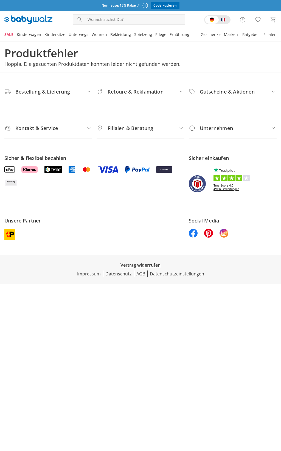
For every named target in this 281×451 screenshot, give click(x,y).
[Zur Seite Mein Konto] (242, 19)
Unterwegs (78, 34)
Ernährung (179, 34)
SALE (8, 34)
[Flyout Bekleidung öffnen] (132, 35)
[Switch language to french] (217, 19)
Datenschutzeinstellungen (177, 274)
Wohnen (99, 34)
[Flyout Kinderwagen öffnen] (42, 35)
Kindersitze (54, 34)
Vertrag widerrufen (140, 265)
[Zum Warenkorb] (273, 19)
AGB (140, 274)
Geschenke (211, 34)
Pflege (160, 34)
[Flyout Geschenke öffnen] (222, 35)
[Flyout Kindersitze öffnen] (67, 35)
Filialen (270, 34)
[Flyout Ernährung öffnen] (191, 35)
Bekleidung (120, 34)
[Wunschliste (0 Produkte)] (258, 19)
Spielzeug (143, 34)
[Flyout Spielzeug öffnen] (153, 35)
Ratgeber (250, 34)
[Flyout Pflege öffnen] (168, 35)
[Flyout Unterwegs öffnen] (90, 35)
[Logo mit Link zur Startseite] (28, 19)
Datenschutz (118, 274)
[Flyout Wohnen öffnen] (108, 35)
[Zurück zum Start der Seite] (274, 411)
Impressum (89, 274)
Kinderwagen (29, 34)
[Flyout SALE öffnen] (15, 35)
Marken (231, 34)
